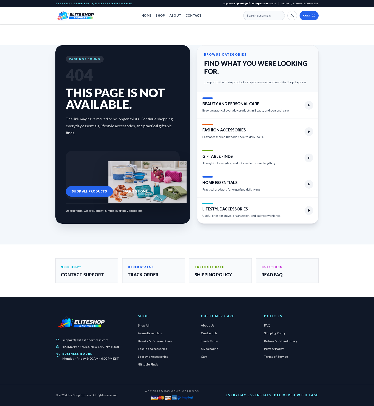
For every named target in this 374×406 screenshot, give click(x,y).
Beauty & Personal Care (155, 341)
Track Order (210, 341)
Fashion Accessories (152, 349)
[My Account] (292, 15)
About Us (207, 325)
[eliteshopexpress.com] (77, 16)
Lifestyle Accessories (153, 356)
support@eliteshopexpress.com (255, 3)
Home (146, 15)
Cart (309, 15)
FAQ (267, 325)
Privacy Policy (274, 349)
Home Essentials (150, 333)
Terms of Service (276, 356)
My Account (209, 349)
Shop (160, 15)
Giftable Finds (148, 364)
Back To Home (135, 191)
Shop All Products (89, 191)
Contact (193, 15)
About (175, 15)
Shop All (144, 325)
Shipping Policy (274, 333)
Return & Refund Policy (280, 341)
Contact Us (209, 333)
